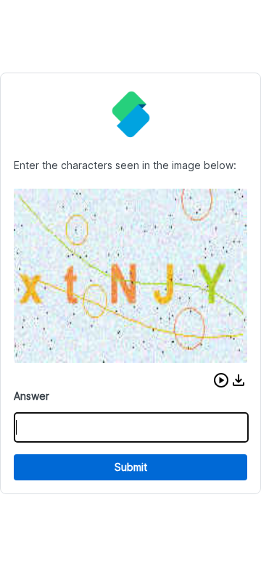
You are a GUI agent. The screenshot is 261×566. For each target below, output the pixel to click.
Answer (31, 396)
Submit (131, 467)
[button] (221, 380)
